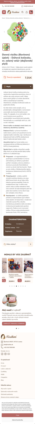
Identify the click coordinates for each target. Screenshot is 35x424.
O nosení (3, 366)
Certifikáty (4, 371)
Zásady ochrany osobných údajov (10, 397)
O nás (2, 363)
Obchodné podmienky (7, 394)
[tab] (10, 286)
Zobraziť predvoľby (17, 420)
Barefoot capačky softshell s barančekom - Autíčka (9, 276)
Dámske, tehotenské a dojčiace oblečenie (14, 18)
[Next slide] (30, 32)
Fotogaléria (4, 377)
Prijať (17, 415)
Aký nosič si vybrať (6, 389)
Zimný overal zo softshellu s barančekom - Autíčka (25, 276)
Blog (2, 380)
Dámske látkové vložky (28, 18)
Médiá (2, 374)
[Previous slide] (4, 32)
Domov (3, 18)
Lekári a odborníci (6, 369)
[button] (22, 12)
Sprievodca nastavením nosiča (9, 391)
